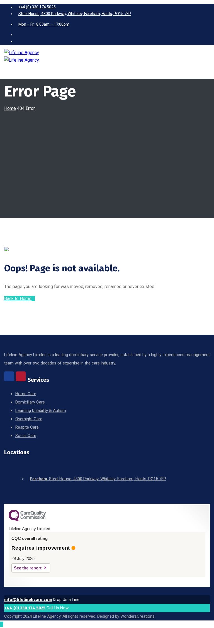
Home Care (25, 393)
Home (10, 108)
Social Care (25, 435)
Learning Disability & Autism (40, 410)
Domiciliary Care (30, 402)
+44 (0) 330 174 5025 (24, 607)
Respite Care (27, 427)
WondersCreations (137, 616)
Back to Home (17, 298)
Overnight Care (28, 418)
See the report (28, 568)
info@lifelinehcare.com (28, 599)
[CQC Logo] (27, 520)
